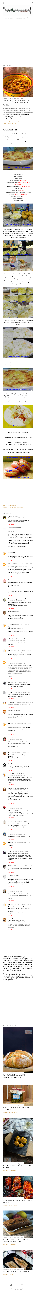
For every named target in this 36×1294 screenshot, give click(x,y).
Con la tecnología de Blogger (19, 1284)
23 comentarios (13, 1205)
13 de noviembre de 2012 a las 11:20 (16, 891)
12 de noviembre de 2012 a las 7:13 (24, 563)
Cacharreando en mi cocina (16, 890)
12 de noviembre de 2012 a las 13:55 (16, 739)
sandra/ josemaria (13, 833)
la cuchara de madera (14, 710)
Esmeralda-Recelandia (14, 527)
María (9, 851)
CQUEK (10, 764)
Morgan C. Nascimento (14, 807)
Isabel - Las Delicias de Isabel (16, 639)
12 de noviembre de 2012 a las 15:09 (16, 789)
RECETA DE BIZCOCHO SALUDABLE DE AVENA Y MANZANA (17, 1240)
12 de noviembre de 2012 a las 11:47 (25, 702)
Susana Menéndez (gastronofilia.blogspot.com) (16, 919)
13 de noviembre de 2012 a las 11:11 (16, 877)
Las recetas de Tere (13, 662)
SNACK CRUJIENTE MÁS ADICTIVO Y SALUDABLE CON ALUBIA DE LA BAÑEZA (17, 102)
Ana (9, 682)
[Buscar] (32, 2)
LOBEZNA (11, 692)
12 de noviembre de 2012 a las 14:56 (16, 775)
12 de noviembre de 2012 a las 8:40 (20, 579)
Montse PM (11, 865)
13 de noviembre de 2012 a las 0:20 (23, 865)
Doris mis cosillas (12, 738)
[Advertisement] (18, 42)
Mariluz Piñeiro (12, 552)
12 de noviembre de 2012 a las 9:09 (16, 613)
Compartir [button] (5, 121)
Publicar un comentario (15, 121)
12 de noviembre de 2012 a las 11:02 (16, 663)
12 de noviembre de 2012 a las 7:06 (16, 553)
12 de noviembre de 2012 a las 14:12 (20, 752)
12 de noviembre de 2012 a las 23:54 (20, 851)
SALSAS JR (22, 190)
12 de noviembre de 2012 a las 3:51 (16, 517)
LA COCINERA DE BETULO (16, 774)
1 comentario (12, 1274)
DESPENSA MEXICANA (21, 194)
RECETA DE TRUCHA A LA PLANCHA (18, 1271)
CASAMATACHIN (25, 186)
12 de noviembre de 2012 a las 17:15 (16, 834)
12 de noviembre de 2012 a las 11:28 (19, 682)
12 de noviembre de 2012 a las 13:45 (22, 723)
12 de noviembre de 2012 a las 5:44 (16, 529)
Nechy (10, 752)
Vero (9, 821)
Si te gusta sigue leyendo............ (11, 123)
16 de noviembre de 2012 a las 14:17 (16, 921)
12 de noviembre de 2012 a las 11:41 (23, 692)
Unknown (10, 650)
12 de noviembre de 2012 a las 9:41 (21, 624)
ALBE (23, 196)
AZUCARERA (23, 180)
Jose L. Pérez (12, 564)
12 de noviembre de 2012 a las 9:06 (16, 600)
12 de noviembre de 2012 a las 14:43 (21, 764)
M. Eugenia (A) (12, 702)
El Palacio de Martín (13, 875)
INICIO (5, 18)
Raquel (10, 580)
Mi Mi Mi (10, 624)
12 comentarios (12, 1170)
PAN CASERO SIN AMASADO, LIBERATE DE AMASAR (14, 1076)
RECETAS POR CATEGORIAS (16, 18)
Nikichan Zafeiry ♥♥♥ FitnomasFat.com (19, 599)
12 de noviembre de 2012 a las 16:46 (19, 821)
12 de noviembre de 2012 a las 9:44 (16, 640)
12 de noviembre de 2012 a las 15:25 (16, 808)
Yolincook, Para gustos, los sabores (18, 788)
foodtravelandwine (13, 516)
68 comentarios (13, 1080)
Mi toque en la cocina (14, 611)
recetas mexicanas (12, 505)
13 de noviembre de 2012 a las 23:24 (22, 904)
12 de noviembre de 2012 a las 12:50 (16, 712)
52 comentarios (12, 1112)
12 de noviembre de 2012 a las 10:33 (22, 650)
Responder (11, 524)
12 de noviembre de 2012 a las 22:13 (22, 842)
